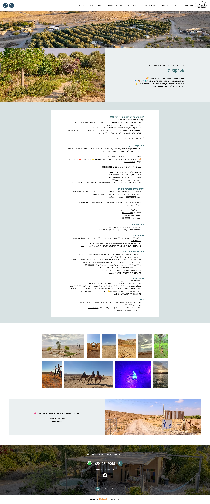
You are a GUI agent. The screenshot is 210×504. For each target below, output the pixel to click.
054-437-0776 (119, 294)
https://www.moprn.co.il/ (118, 265)
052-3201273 (127, 213)
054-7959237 (136, 240)
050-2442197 (104, 230)
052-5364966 (114, 177)
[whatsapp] (89, 463)
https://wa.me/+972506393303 (93, 291)
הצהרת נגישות (115, 499)
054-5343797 (129, 161)
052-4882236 (117, 180)
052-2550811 (126, 218)
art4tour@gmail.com (132, 205)
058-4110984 (105, 151)
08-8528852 (89, 265)
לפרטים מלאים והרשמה (127, 151)
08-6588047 (125, 281)
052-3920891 (84, 202)
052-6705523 (95, 243)
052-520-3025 (105, 267)
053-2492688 (129, 215)
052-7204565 (114, 227)
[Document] (97, 489)
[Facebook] (105, 475)
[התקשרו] (120, 463)
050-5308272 (131, 197)
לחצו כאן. (120, 138)
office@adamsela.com (115, 197)
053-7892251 (116, 257)
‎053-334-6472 (75, 183)
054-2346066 (158, 86)
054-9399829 (107, 167)
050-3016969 (127, 305)
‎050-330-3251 (110, 273)
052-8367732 (94, 283)
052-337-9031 (105, 270)
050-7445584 (94, 254)
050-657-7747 (116, 310)
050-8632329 (83, 254)
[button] (113, 5)
